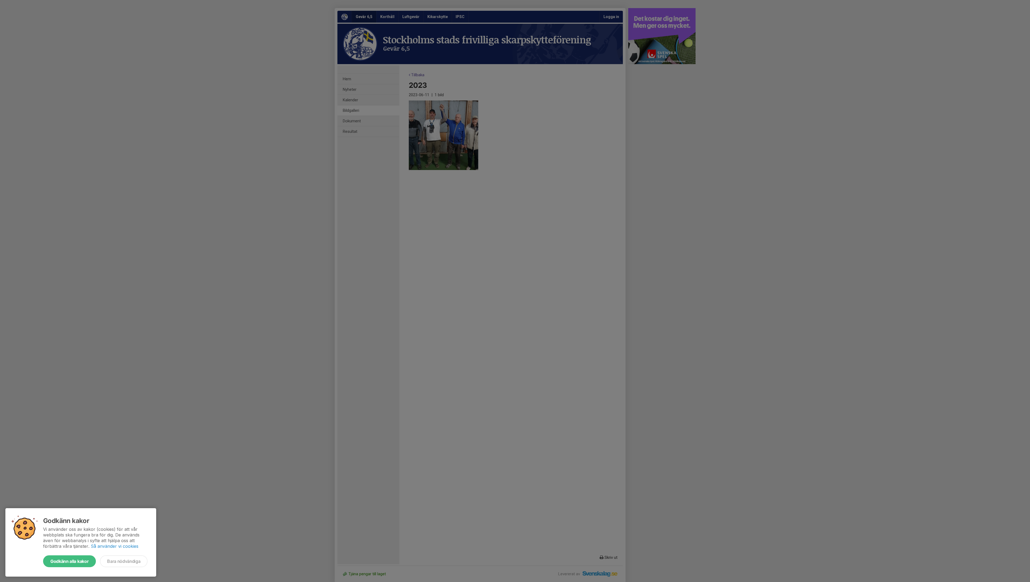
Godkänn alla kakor (69, 561)
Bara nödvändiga (123, 561)
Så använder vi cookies (114, 546)
